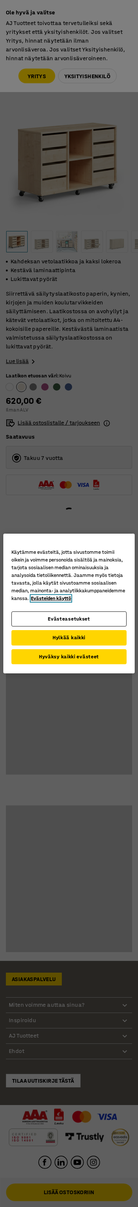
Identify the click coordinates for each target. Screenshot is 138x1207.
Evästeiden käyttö (51, 598)
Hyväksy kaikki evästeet (69, 657)
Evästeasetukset (69, 619)
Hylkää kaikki (69, 637)
